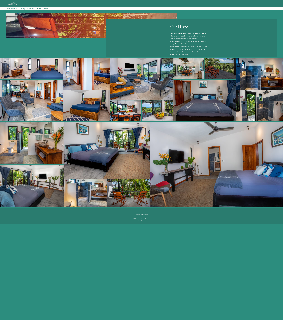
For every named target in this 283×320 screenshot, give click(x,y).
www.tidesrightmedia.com (141, 220)
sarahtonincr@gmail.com (142, 214)
